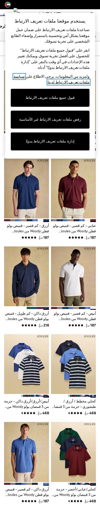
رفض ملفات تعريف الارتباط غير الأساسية (50, 119)
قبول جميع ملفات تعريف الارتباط (50, 97)
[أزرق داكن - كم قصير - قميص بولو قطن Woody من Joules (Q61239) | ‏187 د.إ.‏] (26, 452)
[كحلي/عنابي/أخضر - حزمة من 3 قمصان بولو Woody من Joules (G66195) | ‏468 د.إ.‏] (73, 452)
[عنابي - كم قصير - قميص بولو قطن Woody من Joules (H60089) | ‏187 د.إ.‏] (73, 188)
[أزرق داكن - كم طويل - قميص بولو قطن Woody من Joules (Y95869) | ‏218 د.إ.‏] (26, 276)
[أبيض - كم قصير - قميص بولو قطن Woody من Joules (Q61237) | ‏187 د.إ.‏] (73, 276)
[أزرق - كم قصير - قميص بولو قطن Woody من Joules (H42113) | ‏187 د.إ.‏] (26, 188)
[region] (50, 86)
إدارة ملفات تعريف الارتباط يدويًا (50, 141)
